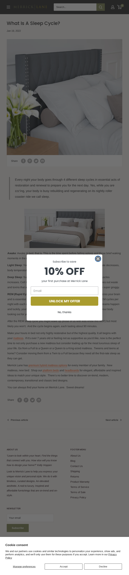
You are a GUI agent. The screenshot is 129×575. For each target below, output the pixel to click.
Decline (103, 566)
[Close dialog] (98, 259)
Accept (64, 566)
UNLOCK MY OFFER (64, 301)
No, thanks (64, 312)
